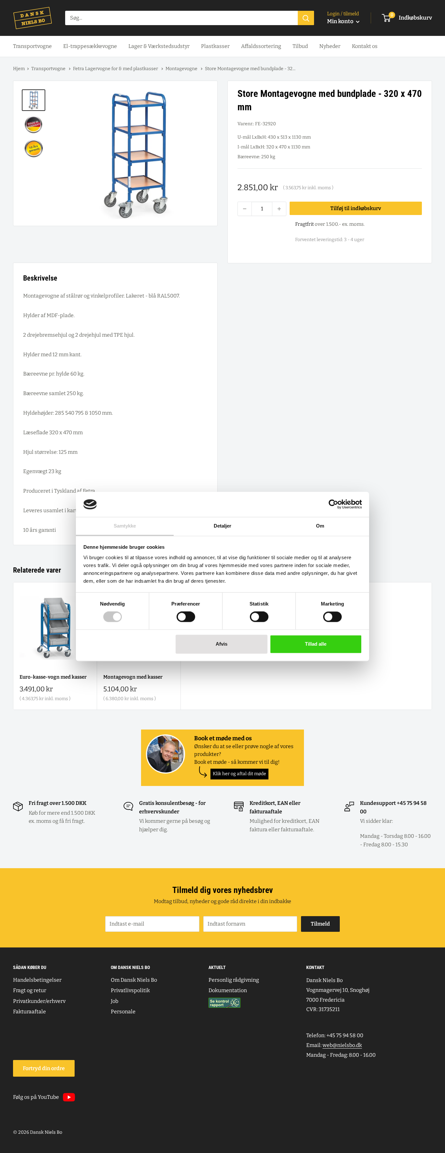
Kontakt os (365, 46)
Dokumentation (227, 990)
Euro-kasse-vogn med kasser (53, 677)
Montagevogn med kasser (133, 677)
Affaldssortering (261, 46)
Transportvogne (32, 46)
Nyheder (329, 46)
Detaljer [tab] (223, 526)
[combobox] (181, 18)
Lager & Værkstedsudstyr (159, 46)
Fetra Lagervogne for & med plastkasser (116, 68)
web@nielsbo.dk (342, 1045)
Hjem (19, 68)
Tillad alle (315, 644)
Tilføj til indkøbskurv (355, 208)
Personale (123, 1011)
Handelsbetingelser (37, 980)
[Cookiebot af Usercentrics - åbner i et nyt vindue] (333, 504)
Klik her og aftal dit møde (239, 773)
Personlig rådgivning (233, 980)
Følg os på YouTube (36, 1097)
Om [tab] (320, 526)
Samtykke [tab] (125, 526)
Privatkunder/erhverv (39, 1001)
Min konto (340, 21)
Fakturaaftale (29, 1011)
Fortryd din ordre (44, 1068)
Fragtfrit (304, 224)
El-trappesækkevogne (90, 46)
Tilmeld (320, 924)
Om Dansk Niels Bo (134, 980)
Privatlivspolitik (130, 990)
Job (114, 1001)
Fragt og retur (29, 990)
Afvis (221, 644)
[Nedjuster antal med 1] (244, 209)
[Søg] (306, 18)
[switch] (186, 617)
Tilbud (300, 46)
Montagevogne (181, 68)
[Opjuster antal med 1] (279, 209)
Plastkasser (215, 46)
